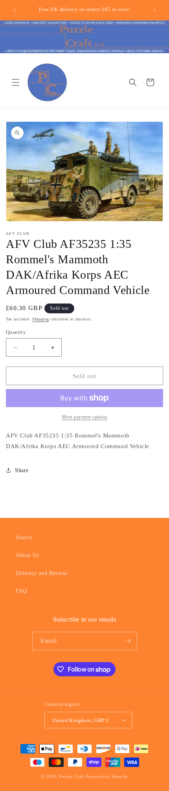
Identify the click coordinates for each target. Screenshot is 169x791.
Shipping (40, 319)
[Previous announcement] (14, 10)
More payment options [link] (85, 417)
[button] (15, 82)
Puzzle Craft (71, 776)
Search (24, 537)
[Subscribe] (128, 641)
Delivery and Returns (42, 573)
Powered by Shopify (107, 776)
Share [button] (22, 470)
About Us (27, 555)
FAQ (21, 591)
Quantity (16, 332)
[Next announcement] (154, 10)
